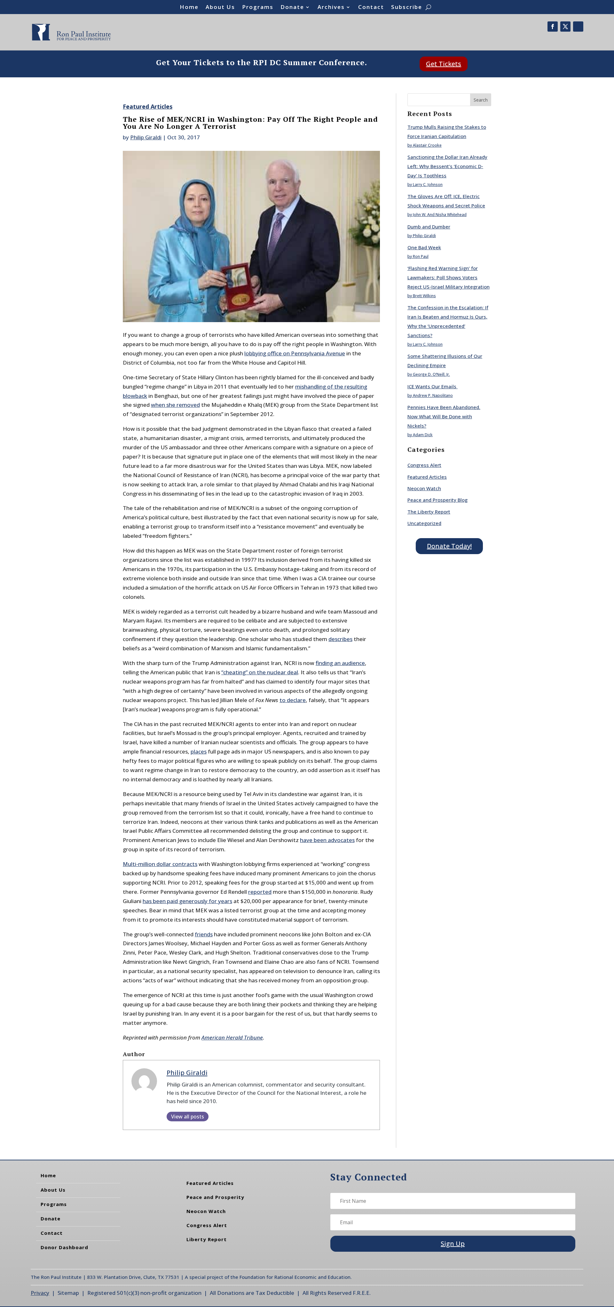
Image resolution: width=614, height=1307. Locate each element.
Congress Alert (424, 465)
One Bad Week (424, 247)
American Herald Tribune (232, 1037)
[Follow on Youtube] (578, 26)
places (199, 751)
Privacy (40, 1292)
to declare (292, 700)
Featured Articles (147, 106)
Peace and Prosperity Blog (437, 500)
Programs (257, 8)
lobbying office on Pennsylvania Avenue (294, 353)
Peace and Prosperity (215, 1197)
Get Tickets (443, 63)
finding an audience (340, 663)
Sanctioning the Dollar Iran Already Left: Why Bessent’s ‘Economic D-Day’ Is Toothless (447, 166)
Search (481, 100)
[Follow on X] (565, 26)
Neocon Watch (424, 488)
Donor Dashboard (64, 1247)
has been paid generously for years (187, 901)
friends (204, 934)
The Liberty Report (428, 511)
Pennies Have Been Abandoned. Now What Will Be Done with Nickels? (443, 416)
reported (260, 891)
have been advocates (327, 840)
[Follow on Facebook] (552, 26)
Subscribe (406, 8)
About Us (220, 8)
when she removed (175, 404)
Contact (371, 8)
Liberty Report (206, 1239)
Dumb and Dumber (428, 226)
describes (340, 639)
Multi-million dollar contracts (160, 864)
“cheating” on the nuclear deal (259, 672)
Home (189, 8)
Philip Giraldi (145, 137)
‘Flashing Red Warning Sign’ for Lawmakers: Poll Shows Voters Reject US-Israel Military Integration (448, 277)
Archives (331, 8)
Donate (292, 8)
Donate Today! (449, 546)
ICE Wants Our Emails (432, 386)
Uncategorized (424, 523)
